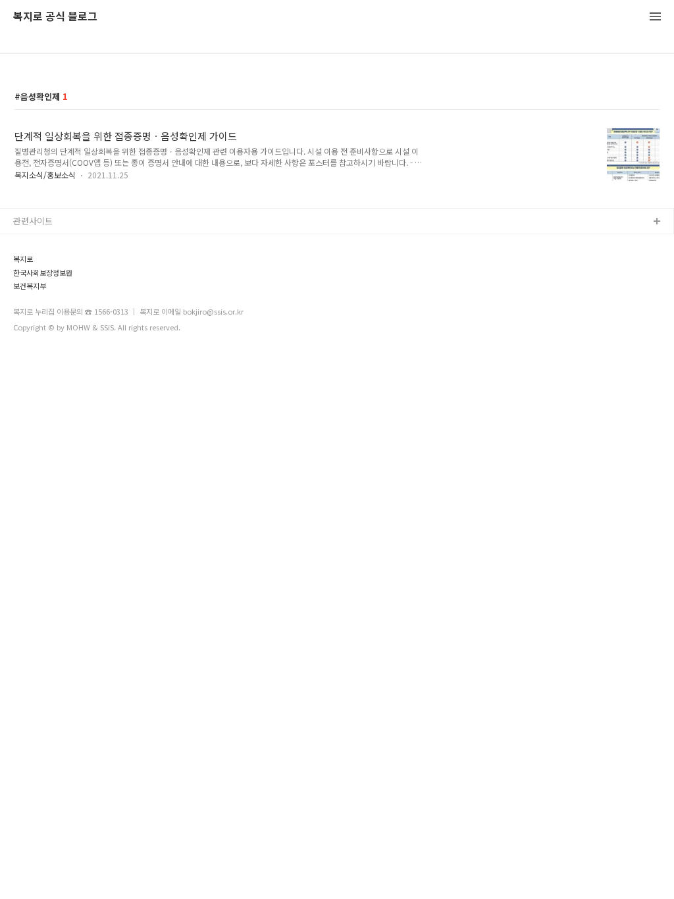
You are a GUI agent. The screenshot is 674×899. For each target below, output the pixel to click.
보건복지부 (29, 286)
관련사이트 (33, 221)
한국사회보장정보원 (42, 273)
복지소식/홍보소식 (45, 174)
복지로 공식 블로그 (55, 17)
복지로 (23, 259)
